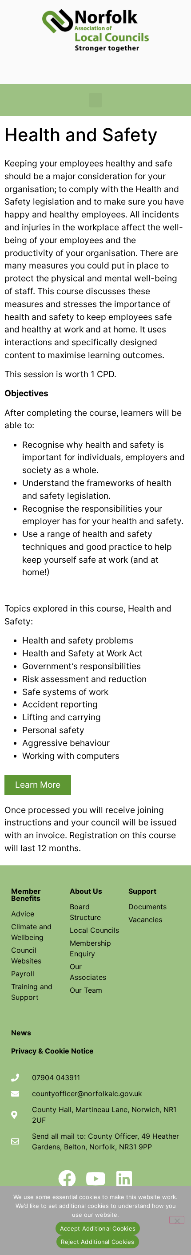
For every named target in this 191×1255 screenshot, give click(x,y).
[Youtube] (95, 1179)
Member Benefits (26, 895)
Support (142, 891)
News (21, 1032)
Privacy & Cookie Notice (52, 1050)
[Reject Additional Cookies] (176, 1220)
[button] (95, 100)
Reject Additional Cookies (97, 1241)
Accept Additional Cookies (97, 1228)
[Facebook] (67, 1179)
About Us (86, 891)
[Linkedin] (124, 1179)
